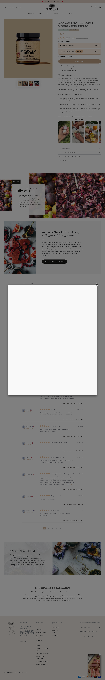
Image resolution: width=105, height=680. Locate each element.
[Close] (96, 284)
